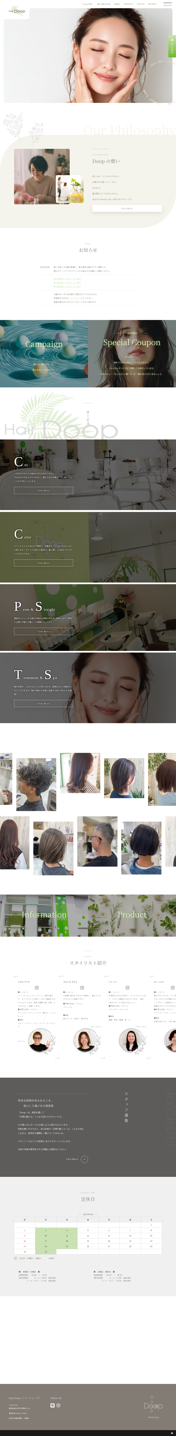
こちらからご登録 (76, 298)
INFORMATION (103, 4)
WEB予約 (172, 48)
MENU (117, 4)
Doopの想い (88, 4)
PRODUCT (128, 4)
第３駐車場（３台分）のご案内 (67, 286)
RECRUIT (152, 4)
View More (127, 208)
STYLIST (141, 4)
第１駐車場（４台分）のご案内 (67, 278)
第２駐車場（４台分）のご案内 (67, 282)
